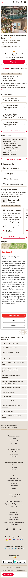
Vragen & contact (14, 514)
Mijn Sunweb (14, 517)
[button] (14, 12)
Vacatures (14, 483)
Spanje (14, 438)
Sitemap (14, 488)
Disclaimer (14, 506)
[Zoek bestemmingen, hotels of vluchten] (13, 2)
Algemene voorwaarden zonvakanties (14, 570)
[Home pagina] (2, 2)
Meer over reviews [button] (13, 196)
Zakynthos (14, 456)
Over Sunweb (14, 478)
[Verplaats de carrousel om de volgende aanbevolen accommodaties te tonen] (24, 332)
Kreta (14, 451)
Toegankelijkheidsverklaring (14, 501)
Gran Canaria (14, 454)
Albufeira (14, 470)
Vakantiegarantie (14, 519)
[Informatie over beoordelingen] (19, 46)
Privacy (14, 496)
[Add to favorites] (24, 8)
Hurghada (14, 467)
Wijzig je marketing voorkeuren (14, 504)
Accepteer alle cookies (13, 315)
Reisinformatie (14, 524)
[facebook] (7, 531)
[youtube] (20, 531)
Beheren (13, 325)
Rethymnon (14, 465)
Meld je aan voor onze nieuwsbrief (14, 522)
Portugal (14, 443)
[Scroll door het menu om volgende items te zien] (26, 68)
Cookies (14, 499)
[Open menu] (25, 2)
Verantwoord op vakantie (14, 480)
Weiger (13, 320)
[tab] (5, 68)
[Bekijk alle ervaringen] (10, 46)
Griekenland (14, 441)
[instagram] (14, 531)
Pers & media (14, 485)
